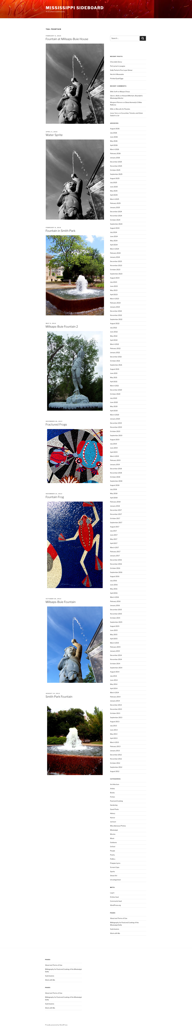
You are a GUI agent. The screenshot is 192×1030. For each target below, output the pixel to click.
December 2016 (116, 560)
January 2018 (115, 506)
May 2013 (113, 734)
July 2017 (113, 531)
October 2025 (115, 170)
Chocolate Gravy (116, 62)
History (112, 813)
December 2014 (116, 655)
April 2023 (114, 294)
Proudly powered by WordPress (56, 1025)
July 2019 (113, 444)
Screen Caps (114, 867)
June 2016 (114, 585)
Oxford (112, 846)
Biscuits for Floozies (123, 109)
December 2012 (116, 755)
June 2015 (114, 630)
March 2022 (114, 344)
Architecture (114, 784)
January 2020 (115, 419)
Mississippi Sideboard (75, 7)
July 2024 (113, 232)
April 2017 (113, 543)
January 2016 (115, 605)
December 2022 (116, 311)
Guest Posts (114, 809)
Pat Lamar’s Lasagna (117, 66)
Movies (112, 834)
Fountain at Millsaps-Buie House (67, 39)
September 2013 (116, 717)
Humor (112, 818)
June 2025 (114, 187)
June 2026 (114, 137)
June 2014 (114, 680)
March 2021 (114, 386)
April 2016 (113, 593)
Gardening (113, 805)
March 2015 (114, 643)
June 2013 (114, 730)
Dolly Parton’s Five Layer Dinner (121, 70)
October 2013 (115, 713)
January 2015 (115, 651)
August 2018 (114, 485)
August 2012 (114, 771)
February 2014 (115, 697)
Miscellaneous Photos (118, 826)
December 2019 (116, 423)
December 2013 (116, 705)
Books (112, 793)
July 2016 (113, 581)
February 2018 (115, 502)
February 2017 (115, 551)
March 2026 (114, 149)
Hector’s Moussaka (117, 74)
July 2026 (113, 133)
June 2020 (114, 402)
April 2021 (113, 381)
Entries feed (114, 897)
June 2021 (113, 373)
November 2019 (116, 427)
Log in (112, 893)
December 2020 (116, 390)
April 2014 (113, 688)
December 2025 (116, 162)
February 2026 (115, 153)
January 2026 (115, 158)
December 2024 (116, 211)
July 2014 (113, 676)
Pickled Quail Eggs (116, 78)
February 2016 (115, 601)
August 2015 (114, 626)
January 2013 (115, 751)
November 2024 (116, 216)
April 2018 (113, 498)
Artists (112, 788)
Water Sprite (54, 135)
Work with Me (115, 933)
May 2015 (113, 634)
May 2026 (113, 141)
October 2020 (115, 394)
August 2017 (114, 527)
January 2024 (115, 257)
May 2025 (113, 191)
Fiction (112, 797)
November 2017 (116, 514)
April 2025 (114, 195)
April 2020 (114, 411)
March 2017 (114, 547)
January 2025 (115, 207)
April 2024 (114, 245)
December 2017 (116, 510)
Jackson (113, 822)
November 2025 (116, 166)
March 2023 (114, 299)
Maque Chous (125, 91)
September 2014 (116, 668)
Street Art (113, 876)
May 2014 (113, 684)
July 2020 (113, 398)
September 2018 (116, 481)
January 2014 (115, 701)
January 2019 (115, 464)
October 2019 (115, 431)
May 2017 (113, 539)
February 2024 (115, 253)
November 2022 (116, 315)
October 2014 (115, 663)
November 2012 (116, 759)
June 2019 (114, 448)
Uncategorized (115, 880)
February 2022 (115, 348)
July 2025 (113, 182)
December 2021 (116, 357)
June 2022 (114, 332)
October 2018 (115, 477)
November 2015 (116, 614)
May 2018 (113, 493)
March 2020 (114, 415)
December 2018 (116, 469)
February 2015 (115, 647)
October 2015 (115, 618)
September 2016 (116, 572)
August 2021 (114, 369)
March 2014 (114, 692)
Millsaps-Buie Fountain (61, 602)
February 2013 (115, 746)
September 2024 (116, 224)
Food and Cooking (116, 801)
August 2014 (114, 672)
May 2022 (113, 336)
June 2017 (113, 535)
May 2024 (113, 241)
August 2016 (114, 576)
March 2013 (114, 742)
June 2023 (114, 286)
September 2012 (116, 767)
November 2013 (116, 709)
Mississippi (114, 830)
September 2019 (116, 435)
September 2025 (116, 174)
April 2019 (113, 452)
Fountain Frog (55, 497)
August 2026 (114, 129)
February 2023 (115, 303)
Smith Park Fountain (59, 696)
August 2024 (114, 228)
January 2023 (115, 307)
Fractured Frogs (56, 424)
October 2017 (115, 518)
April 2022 (113, 340)
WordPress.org (115, 905)
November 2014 (116, 659)
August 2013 (114, 721)
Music (112, 838)
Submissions (114, 929)
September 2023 (116, 274)
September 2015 (116, 622)
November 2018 (116, 473)
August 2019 (114, 439)
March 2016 (114, 597)
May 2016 (113, 589)
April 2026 (114, 145)
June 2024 (114, 236)
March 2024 (114, 249)
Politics (112, 859)
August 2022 (114, 323)
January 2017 (115, 556)
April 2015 (113, 639)
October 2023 (115, 269)
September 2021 (116, 365)
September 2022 (116, 319)
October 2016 (115, 568)
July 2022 (113, 328)
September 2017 (116, 522)
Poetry (112, 855)
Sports (112, 871)
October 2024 (115, 220)
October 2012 (115, 763)
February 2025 (115, 203)
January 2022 (115, 352)
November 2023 (116, 265)
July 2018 (113, 489)
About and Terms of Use (118, 918)
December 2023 (116, 261)
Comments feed (116, 901)
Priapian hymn (115, 863)
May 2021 (113, 377)
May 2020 (114, 406)
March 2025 (114, 199)
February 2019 (115, 460)
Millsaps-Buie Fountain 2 (62, 326)
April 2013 (113, 738)
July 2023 (113, 282)
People (112, 851)
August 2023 (114, 278)
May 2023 (113, 290)
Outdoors (113, 842)
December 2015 (116, 609)
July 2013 (113, 726)
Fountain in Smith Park (60, 230)
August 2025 (114, 178)
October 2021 (115, 361)
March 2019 (114, 456)
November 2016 (116, 564)
